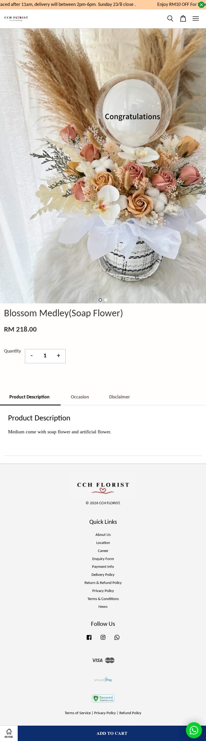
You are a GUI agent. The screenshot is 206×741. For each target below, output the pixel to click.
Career (103, 551)
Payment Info (103, 567)
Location (103, 543)
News (103, 607)
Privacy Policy (103, 591)
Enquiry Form (103, 559)
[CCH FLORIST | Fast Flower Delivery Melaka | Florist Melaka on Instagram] (103, 640)
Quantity (12, 351)
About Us (103, 535)
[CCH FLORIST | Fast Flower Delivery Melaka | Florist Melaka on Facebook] (89, 640)
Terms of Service (78, 713)
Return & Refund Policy (103, 583)
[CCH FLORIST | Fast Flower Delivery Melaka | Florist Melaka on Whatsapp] (117, 640)
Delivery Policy (103, 575)
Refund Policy (130, 713)
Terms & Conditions (103, 599)
